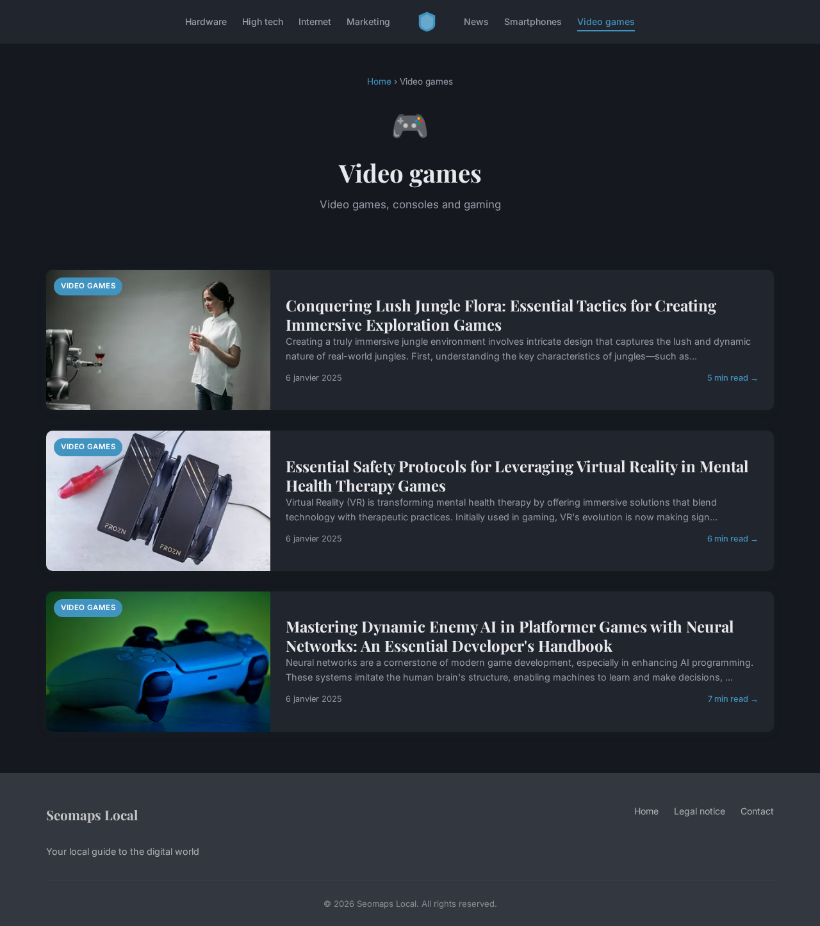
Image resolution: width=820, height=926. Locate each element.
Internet (315, 21)
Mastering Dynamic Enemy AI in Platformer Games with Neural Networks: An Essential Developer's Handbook (510, 636)
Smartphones (533, 21)
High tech (262, 21)
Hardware (206, 21)
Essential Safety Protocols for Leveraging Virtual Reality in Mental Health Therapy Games (517, 475)
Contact (757, 811)
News (476, 21)
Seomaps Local (92, 814)
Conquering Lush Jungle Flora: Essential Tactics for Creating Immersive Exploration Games (501, 315)
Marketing (368, 21)
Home (379, 81)
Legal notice (699, 811)
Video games (606, 21)
